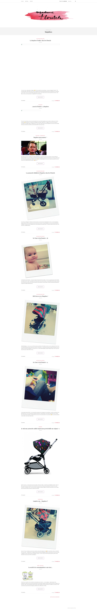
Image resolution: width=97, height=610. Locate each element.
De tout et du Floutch (40, 236)
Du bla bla (40, 104)
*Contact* (31, 1)
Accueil (22, 1)
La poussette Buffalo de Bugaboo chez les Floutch (40, 173)
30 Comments (23, 100)
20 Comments (23, 232)
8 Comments (23, 422)
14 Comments (23, 290)
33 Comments (23, 356)
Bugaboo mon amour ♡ (40, 137)
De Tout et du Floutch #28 (40, 238)
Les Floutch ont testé (40, 38)
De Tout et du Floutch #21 (40, 362)
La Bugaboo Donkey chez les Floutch (40, 40)
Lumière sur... (42, 135)
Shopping (40, 426)
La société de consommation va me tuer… (40, 567)
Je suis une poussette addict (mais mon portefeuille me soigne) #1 (40, 428)
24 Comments (23, 131)
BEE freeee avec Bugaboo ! (40, 296)
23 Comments (23, 592)
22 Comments (23, 561)
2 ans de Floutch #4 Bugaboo (40, 106)
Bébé (38, 565)
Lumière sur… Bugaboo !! (40, 501)
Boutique (26, 1)
